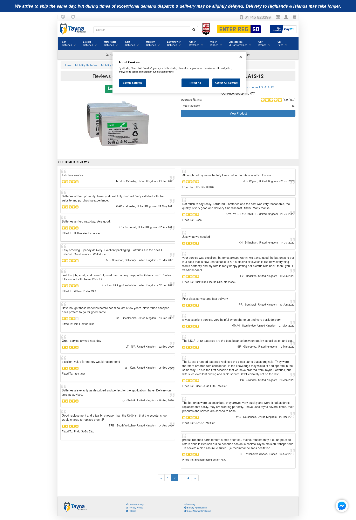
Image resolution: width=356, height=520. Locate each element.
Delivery (190, 504)
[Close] (240, 56)
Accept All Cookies (226, 82)
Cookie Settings (132, 82)
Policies (132, 510)
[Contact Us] (278, 17)
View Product (238, 113)
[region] (179, 72)
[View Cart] (294, 17)
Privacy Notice (135, 507)
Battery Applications (196, 507)
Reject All (195, 82)
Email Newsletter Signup (198, 510)
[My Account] (286, 17)
